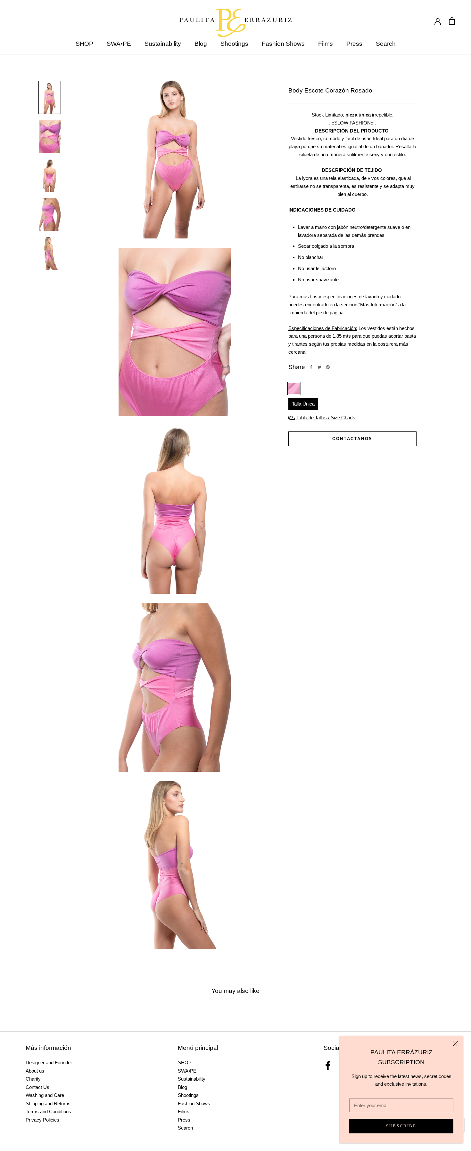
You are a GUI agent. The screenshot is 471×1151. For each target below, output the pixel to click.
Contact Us (37, 1087)
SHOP (84, 43)
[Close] (455, 1044)
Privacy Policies (42, 1120)
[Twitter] (319, 367)
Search (386, 43)
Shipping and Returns (48, 1103)
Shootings (234, 43)
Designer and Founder (49, 1062)
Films (325, 43)
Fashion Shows (283, 43)
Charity (33, 1079)
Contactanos (352, 438)
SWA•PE (119, 43)
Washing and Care (45, 1095)
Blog (200, 43)
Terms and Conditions (48, 1111)
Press (354, 43)
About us (35, 1071)
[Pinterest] (328, 367)
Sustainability (163, 43)
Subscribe (401, 1125)
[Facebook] (311, 367)
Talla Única (303, 403)
